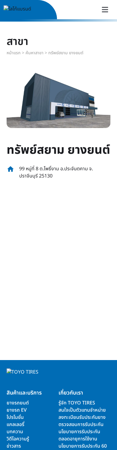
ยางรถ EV (17, 410)
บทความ (15, 431)
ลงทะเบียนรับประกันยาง (82, 417)
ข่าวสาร (14, 446)
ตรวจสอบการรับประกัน (81, 424)
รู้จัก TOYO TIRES (76, 403)
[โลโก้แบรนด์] (24, 9)
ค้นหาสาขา (35, 53)
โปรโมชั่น (15, 417)
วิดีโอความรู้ (18, 439)
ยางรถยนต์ (18, 403)
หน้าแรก (14, 53)
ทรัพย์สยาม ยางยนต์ (65, 53)
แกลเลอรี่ (15, 424)
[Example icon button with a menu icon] (105, 10)
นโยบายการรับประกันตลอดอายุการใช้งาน (79, 435)
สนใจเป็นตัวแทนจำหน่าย (82, 410)
